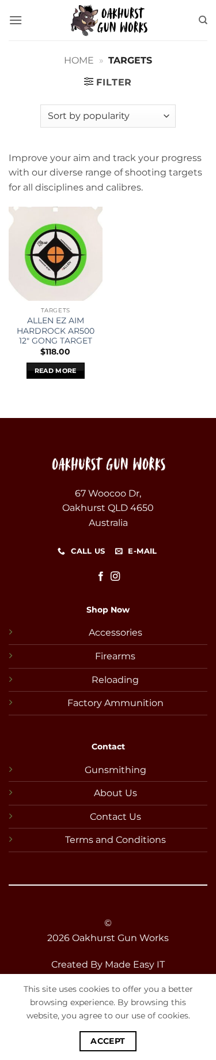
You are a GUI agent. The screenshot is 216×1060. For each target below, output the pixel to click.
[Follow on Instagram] (115, 577)
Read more (56, 371)
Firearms (115, 656)
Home (79, 60)
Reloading (115, 679)
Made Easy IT (135, 964)
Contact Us (115, 816)
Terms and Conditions (115, 839)
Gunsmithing (115, 769)
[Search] (203, 20)
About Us (115, 792)
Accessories (115, 632)
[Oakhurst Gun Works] (108, 20)
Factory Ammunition (115, 702)
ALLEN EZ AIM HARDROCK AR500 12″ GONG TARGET (55, 330)
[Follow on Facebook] (100, 577)
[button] (15, 20)
